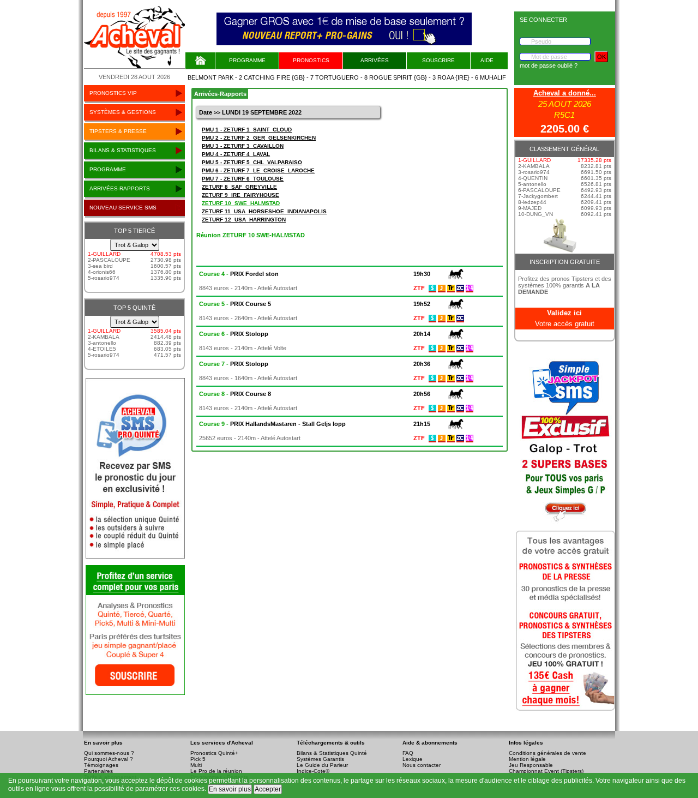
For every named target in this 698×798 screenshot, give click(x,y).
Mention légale (527, 759)
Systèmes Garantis (320, 759)
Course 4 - (239, 274)
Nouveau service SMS (123, 208)
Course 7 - (233, 364)
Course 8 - (235, 394)
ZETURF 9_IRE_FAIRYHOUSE (240, 195)
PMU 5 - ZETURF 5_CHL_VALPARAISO (252, 162)
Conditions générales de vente (547, 753)
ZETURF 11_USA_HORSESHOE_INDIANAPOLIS (264, 211)
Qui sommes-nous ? (109, 753)
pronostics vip (113, 93)
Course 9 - (272, 424)
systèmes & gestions (122, 112)
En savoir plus (230, 789)
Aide (487, 60)
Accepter (268, 789)
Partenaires (98, 771)
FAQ (407, 753)
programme (107, 169)
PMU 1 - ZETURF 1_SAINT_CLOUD (247, 130)
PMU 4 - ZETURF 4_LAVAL (236, 154)
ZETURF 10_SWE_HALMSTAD (241, 203)
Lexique (412, 759)
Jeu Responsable (531, 765)
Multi (196, 765)
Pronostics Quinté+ (214, 753)
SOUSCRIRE (438, 60)
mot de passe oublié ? (548, 65)
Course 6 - (233, 334)
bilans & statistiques (122, 150)
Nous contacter (421, 765)
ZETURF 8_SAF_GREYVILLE (239, 187)
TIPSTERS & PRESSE (118, 131)
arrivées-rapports (119, 188)
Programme (247, 60)
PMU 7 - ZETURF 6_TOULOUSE (243, 179)
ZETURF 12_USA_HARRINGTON (244, 220)
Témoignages (101, 765)
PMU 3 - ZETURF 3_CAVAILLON (243, 146)
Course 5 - (235, 304)
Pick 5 (198, 759)
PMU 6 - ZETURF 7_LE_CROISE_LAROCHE (258, 170)
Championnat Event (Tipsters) (546, 771)
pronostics (311, 60)
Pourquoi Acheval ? (108, 759)
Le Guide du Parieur (322, 765)
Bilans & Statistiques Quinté (332, 753)
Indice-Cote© (313, 771)
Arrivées (374, 60)
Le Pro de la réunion (216, 771)
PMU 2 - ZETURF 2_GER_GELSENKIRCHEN (259, 138)
